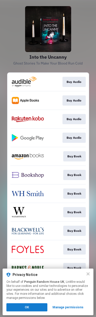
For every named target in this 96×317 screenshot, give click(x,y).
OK (27, 307)
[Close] (88, 274)
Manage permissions (67, 307)
